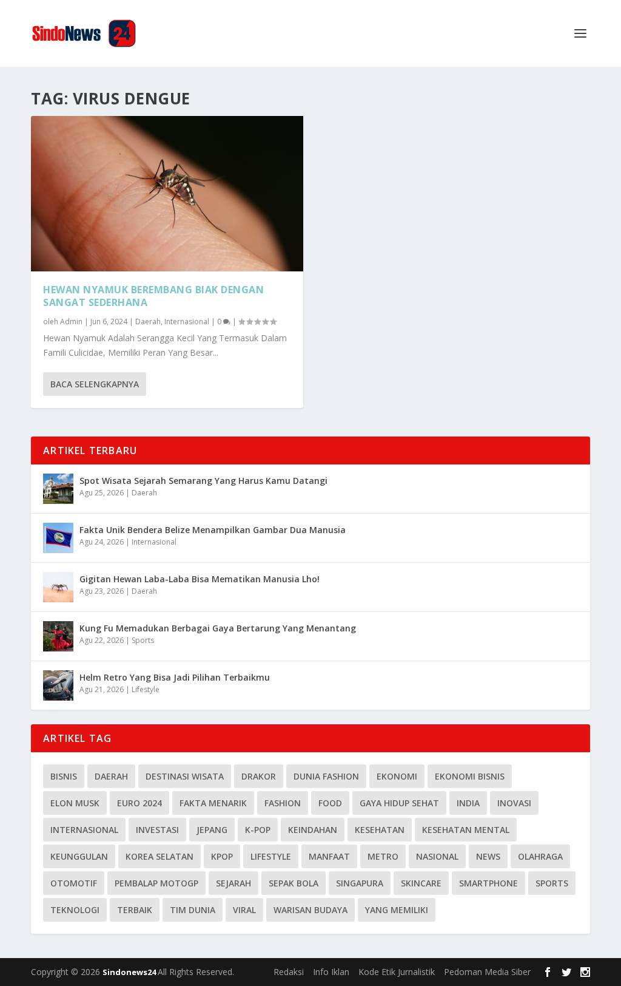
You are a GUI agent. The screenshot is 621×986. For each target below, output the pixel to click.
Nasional (437, 856)
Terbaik (134, 910)
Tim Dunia (192, 910)
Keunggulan (79, 856)
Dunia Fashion (326, 776)
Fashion (282, 803)
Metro (383, 856)
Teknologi (74, 910)
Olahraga (540, 856)
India (468, 803)
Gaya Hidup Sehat (399, 803)
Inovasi (514, 803)
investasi (157, 829)
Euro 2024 (139, 803)
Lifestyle (145, 689)
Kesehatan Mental (465, 829)
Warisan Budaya (310, 910)
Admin (71, 321)
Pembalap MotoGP (156, 883)
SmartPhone (488, 883)
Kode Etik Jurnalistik (396, 971)
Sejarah (233, 883)
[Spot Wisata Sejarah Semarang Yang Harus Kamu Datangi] (58, 489)
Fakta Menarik (213, 803)
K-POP (257, 829)
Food (330, 803)
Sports (143, 640)
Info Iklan (331, 971)
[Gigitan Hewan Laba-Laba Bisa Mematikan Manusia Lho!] (58, 587)
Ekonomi (397, 776)
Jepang (211, 829)
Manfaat (329, 856)
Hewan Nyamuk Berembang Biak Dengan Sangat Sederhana (153, 296)
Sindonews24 (130, 972)
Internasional (186, 321)
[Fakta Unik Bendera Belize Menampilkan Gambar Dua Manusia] (58, 538)
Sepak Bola (293, 883)
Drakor (258, 776)
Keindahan (312, 829)
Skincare (421, 883)
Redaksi (289, 971)
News (488, 856)
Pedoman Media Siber (487, 971)
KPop (222, 856)
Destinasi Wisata (185, 776)
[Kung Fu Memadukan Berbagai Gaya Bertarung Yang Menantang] (58, 636)
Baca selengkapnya (94, 384)
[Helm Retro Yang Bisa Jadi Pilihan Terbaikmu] (58, 685)
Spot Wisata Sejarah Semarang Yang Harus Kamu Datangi (203, 480)
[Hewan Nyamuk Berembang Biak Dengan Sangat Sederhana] (167, 193)
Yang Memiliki (396, 910)
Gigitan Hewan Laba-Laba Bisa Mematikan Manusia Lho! (199, 579)
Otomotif (73, 883)
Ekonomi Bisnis (470, 776)
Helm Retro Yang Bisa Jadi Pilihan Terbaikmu (174, 677)
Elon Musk (74, 803)
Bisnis (63, 776)
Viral (244, 910)
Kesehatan (379, 829)
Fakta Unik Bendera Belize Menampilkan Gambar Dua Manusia (212, 530)
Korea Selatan (159, 856)
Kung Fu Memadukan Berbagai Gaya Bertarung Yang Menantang (217, 628)
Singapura (359, 883)
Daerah (148, 321)
